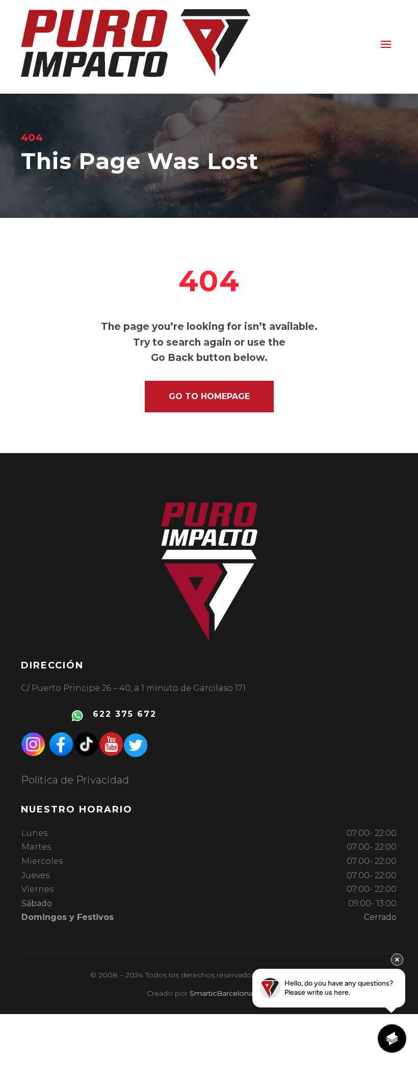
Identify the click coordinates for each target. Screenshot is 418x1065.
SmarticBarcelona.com (230, 993)
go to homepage (209, 396)
